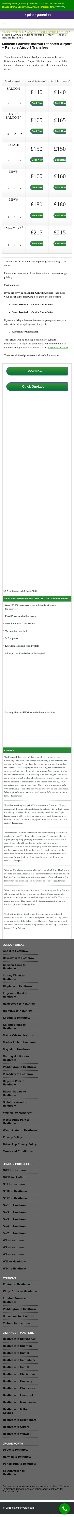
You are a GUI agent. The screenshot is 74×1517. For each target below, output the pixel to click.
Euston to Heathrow (16, 1284)
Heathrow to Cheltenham (19, 1374)
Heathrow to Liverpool (18, 1395)
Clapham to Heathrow (17, 986)
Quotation (59, 7)
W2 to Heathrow (13, 1247)
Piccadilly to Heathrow (18, 1073)
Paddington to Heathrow (19, 1066)
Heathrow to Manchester (19, 1402)
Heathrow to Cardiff (16, 1367)
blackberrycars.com (13, 31)
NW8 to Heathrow (14, 1170)
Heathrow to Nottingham (19, 1419)
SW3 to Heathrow (14, 1212)
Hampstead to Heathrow (19, 1003)
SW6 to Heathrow (14, 1226)
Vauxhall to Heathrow (17, 1112)
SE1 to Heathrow (14, 1184)
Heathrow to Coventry (17, 1381)
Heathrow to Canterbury (19, 1359)
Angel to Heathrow (15, 950)
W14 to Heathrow (14, 1268)
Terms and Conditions (18, 1151)
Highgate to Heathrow (17, 1010)
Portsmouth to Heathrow (19, 1463)
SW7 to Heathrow (14, 1233)
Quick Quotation (38, 15)
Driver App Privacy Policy (20, 1144)
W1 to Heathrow (13, 1240)
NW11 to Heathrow (15, 1177)
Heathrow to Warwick (17, 1433)
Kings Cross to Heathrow (20, 1291)
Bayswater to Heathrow (18, 957)
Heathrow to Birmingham (19, 1338)
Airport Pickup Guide (58, 347)
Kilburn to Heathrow (16, 1017)
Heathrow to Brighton (17, 1345)
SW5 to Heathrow (14, 1219)
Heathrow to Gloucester (19, 1388)
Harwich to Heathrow (17, 1456)
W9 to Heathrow (13, 1254)
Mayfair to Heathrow (16, 1049)
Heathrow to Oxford (16, 1426)
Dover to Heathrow (15, 1449)
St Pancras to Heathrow (19, 1316)
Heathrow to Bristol (16, 1352)
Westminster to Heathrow (20, 1130)
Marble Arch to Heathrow (19, 1042)
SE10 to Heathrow (15, 1191)
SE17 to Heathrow (15, 1198)
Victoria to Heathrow (16, 1323)
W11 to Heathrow (14, 1261)
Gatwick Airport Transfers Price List (47, 31)
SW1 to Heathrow (14, 1205)
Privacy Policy (12, 1137)
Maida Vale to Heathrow (19, 1035)
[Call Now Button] (64, 1508)
